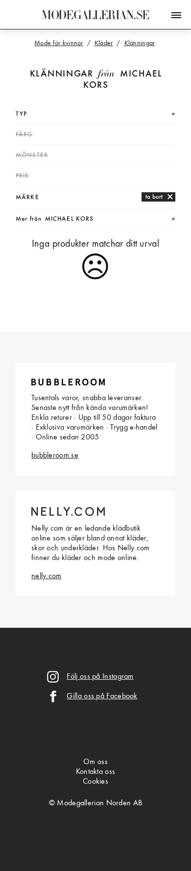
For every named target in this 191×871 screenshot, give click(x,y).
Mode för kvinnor (58, 43)
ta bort (154, 197)
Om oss (95, 762)
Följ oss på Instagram (100, 677)
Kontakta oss (96, 772)
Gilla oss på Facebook (102, 696)
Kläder (104, 43)
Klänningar (62, 74)
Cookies (95, 782)
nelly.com (46, 576)
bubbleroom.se (54, 456)
